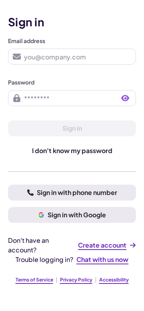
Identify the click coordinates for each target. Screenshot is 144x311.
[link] (107, 245)
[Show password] (125, 98)
